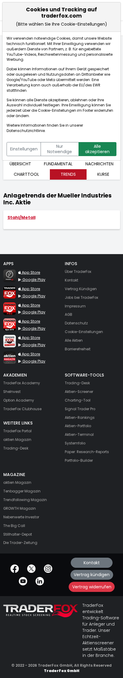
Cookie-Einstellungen (57, 110)
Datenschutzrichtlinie (26, 130)
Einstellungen (24, 149)
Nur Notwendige (59, 149)
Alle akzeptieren (97, 149)
